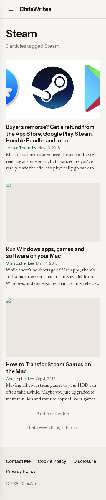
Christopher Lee (20, 263)
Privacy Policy (21, 471)
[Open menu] (11, 9)
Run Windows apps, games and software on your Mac (45, 252)
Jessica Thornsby (21, 147)
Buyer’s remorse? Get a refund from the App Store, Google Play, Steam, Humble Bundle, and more (50, 134)
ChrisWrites (35, 9)
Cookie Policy (52, 461)
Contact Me (18, 461)
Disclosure (84, 461)
